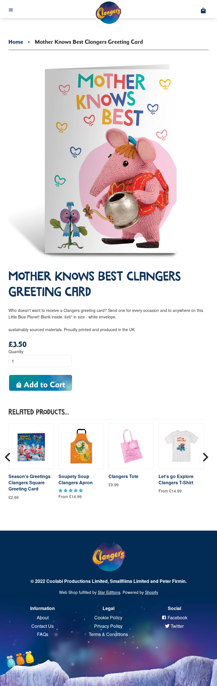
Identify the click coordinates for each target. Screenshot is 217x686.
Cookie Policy (108, 617)
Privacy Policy (108, 626)
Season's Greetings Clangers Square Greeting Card (29, 482)
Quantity (15, 351)
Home (15, 40)
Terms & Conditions (108, 634)
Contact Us (42, 626)
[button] (71, 490)
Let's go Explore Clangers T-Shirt (176, 479)
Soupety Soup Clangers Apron (75, 479)
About (43, 617)
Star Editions (109, 592)
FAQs (42, 634)
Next (205, 455)
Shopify (151, 592)
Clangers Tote (123, 476)
